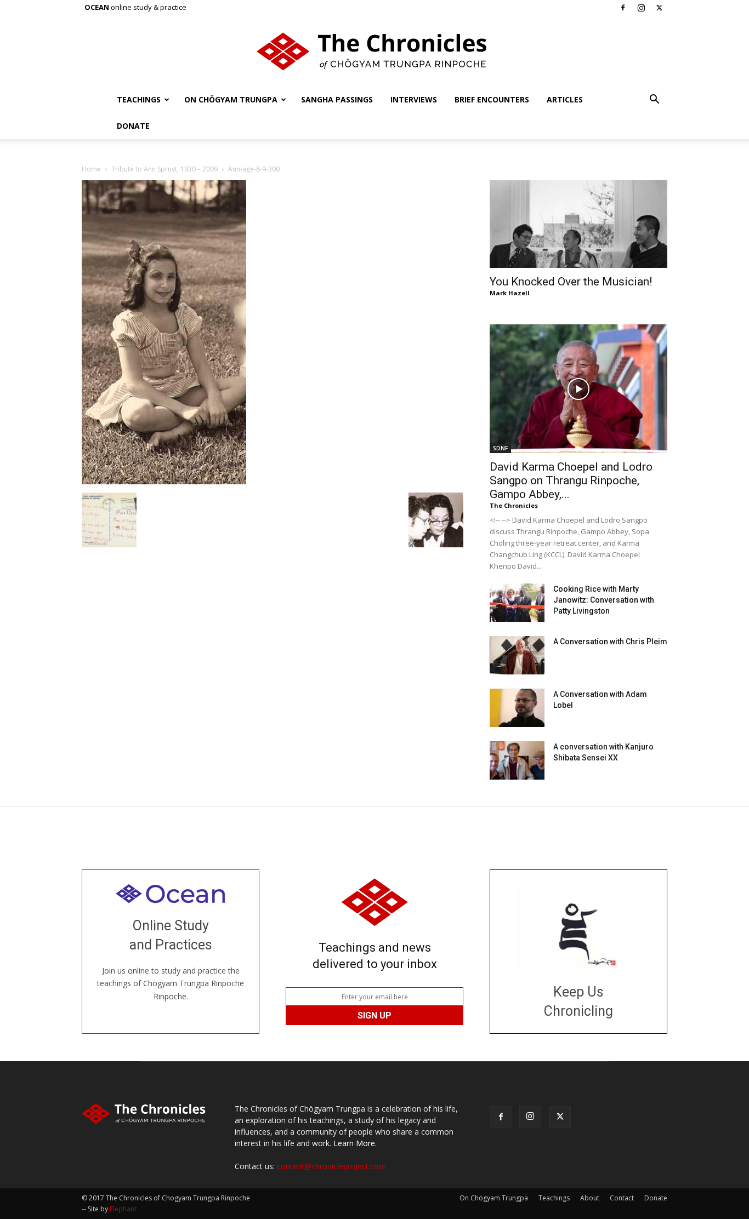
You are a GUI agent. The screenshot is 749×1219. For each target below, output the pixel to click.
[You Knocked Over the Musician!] (578, 224)
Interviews (413, 99)
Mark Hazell (510, 293)
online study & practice (135, 7)
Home (91, 169)
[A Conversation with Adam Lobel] (517, 708)
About (589, 1198)
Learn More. (355, 1143)
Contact (622, 1198)
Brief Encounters (492, 99)
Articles (565, 99)
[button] (654, 100)
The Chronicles (514, 505)
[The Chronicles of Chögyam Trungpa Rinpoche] (374, 51)
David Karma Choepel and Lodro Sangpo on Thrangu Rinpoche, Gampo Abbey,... (571, 480)
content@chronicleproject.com (331, 1166)
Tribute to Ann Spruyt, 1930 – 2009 (164, 169)
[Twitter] (659, 7)
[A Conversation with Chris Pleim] (517, 655)
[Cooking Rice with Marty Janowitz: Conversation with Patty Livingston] (517, 602)
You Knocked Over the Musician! (571, 281)
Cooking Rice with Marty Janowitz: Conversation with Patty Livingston (603, 600)
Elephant (123, 1209)
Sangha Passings (337, 99)
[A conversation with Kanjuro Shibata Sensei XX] (517, 760)
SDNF (500, 448)
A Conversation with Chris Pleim (610, 641)
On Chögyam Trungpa (230, 99)
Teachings (139, 99)
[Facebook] (623, 7)
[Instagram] (641, 7)
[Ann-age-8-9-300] (164, 481)
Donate (133, 126)
